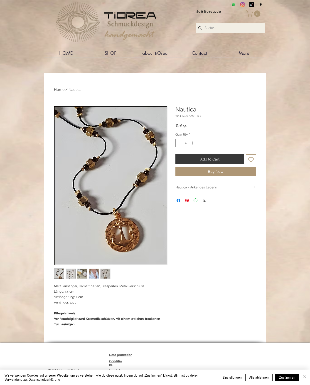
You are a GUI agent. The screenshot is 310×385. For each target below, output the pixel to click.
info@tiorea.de (207, 11)
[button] (254, 13)
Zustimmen (287, 377)
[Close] (304, 377)
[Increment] (193, 143)
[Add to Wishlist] (251, 159)
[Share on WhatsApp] (195, 200)
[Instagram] (242, 4)
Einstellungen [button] (232, 377)
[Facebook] (260, 4)
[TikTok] (251, 4)
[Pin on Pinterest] (187, 200)
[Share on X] (204, 200)
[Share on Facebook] (178, 200)
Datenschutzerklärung (44, 379)
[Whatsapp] (233, 4)
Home (59, 89)
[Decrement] (179, 143)
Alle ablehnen (259, 377)
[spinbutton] (186, 143)
